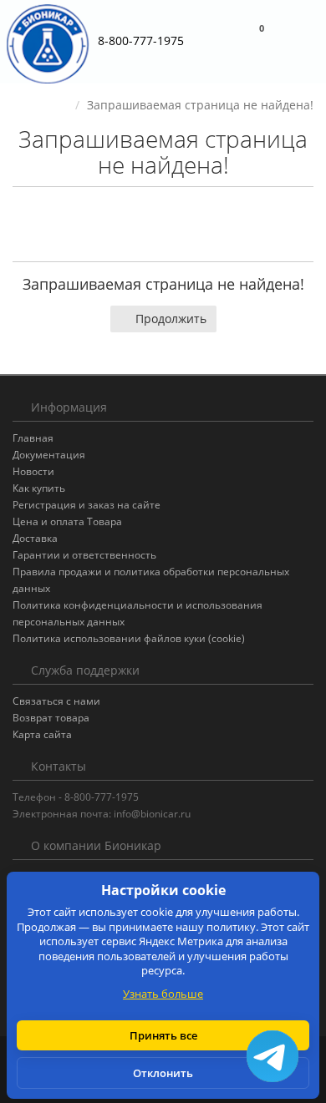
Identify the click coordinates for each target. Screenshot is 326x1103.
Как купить (39, 488)
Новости (33, 471)
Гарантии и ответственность (84, 555)
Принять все (163, 1035)
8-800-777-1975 (141, 40)
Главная (33, 438)
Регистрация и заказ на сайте (86, 505)
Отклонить (163, 1072)
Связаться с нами (56, 701)
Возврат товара (51, 718)
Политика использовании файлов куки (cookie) (129, 638)
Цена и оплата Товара (67, 521)
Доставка (35, 538)
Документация (49, 455)
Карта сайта (42, 734)
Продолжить (170, 318)
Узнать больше (163, 993)
